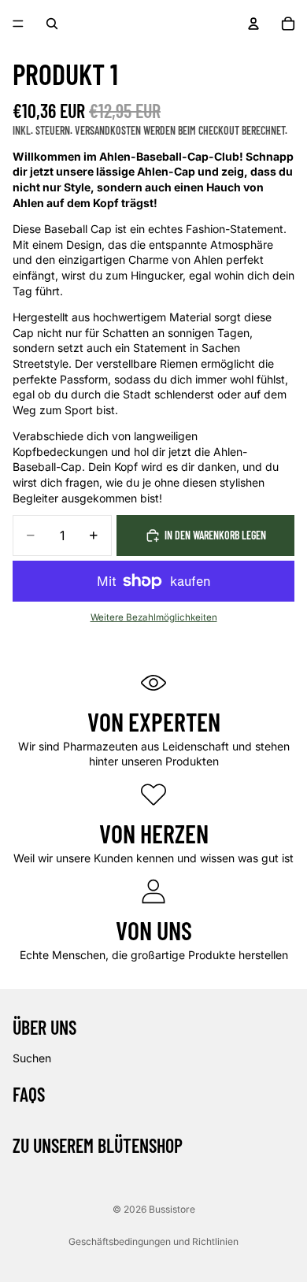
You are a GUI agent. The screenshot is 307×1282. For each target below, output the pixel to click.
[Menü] (18, 24)
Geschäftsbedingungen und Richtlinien (153, 1241)
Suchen (32, 1058)
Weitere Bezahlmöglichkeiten (154, 617)
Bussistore (172, 1209)
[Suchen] (52, 23)
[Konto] (253, 23)
